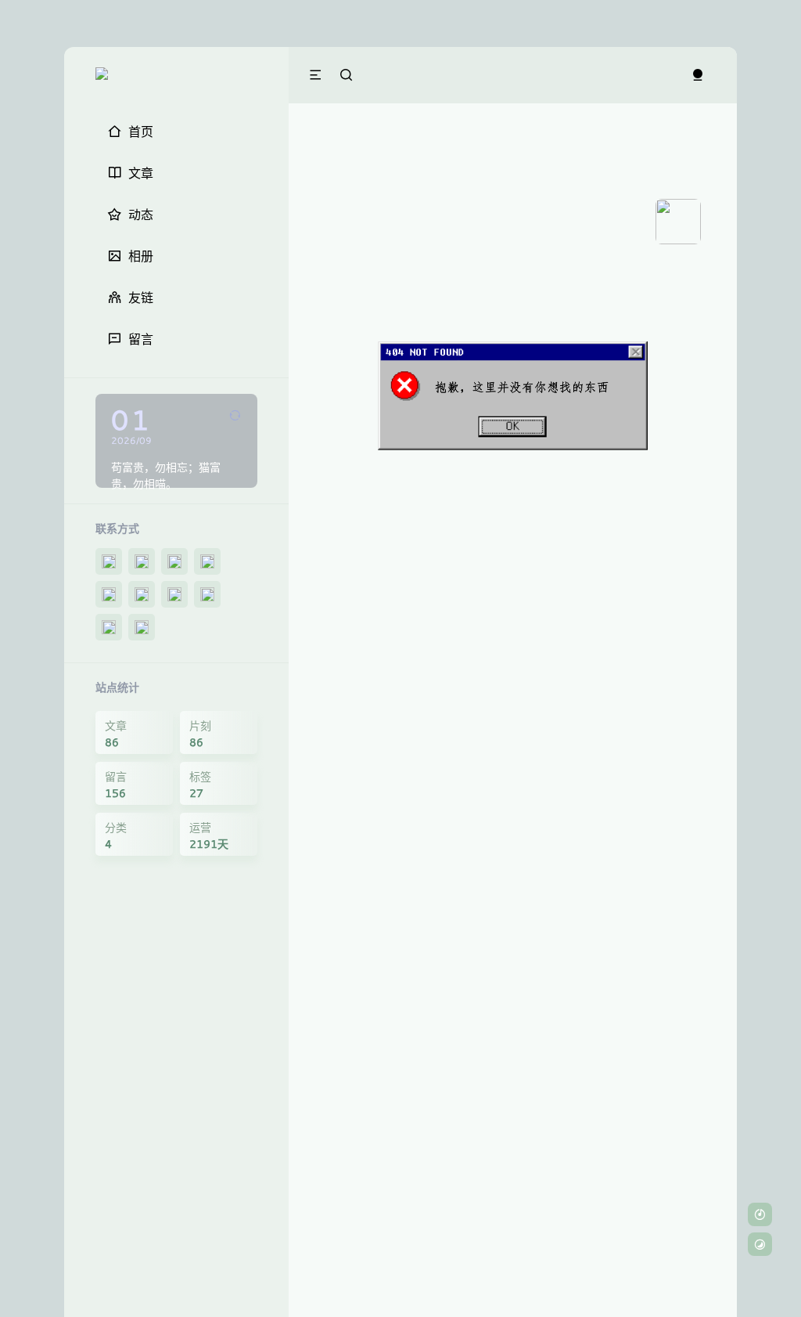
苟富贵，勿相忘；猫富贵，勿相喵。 (166, 475)
